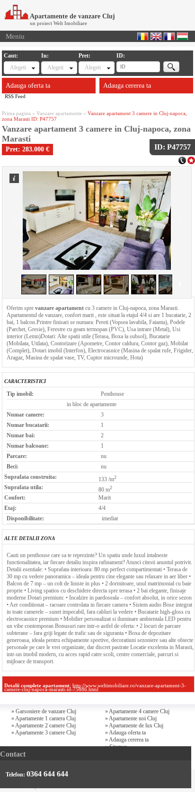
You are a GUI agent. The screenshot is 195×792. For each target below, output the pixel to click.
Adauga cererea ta (127, 85)
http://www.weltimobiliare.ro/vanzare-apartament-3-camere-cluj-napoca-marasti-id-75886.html (95, 687)
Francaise (169, 36)
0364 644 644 (47, 774)
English (156, 36)
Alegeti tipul (18, 67)
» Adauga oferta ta (125, 732)
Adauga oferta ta (28, 85)
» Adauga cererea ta (127, 739)
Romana (142, 36)
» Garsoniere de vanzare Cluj (43, 711)
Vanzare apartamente (59, 113)
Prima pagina (16, 113)
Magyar (182, 36)
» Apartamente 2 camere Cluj (43, 725)
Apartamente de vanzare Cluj (72, 16)
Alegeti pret (93, 67)
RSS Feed (15, 96)
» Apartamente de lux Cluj (134, 725)
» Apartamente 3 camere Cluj (43, 732)
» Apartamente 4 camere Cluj (137, 711)
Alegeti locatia (56, 67)
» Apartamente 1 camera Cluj (43, 718)
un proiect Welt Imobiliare (58, 23)
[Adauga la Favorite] (191, 159)
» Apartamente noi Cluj (131, 718)
